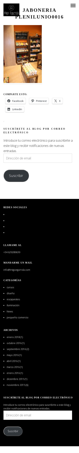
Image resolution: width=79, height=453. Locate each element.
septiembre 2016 (16, 349)
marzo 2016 (13, 367)
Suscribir (16, 175)
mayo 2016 (13, 355)
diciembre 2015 (15, 379)
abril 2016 (12, 361)
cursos (10, 287)
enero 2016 (13, 373)
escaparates (13, 299)
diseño (11, 293)
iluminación (13, 305)
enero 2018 (13, 337)
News (10, 311)
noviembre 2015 (16, 385)
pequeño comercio (17, 317)
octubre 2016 (14, 343)
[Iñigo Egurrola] (11, 9)
